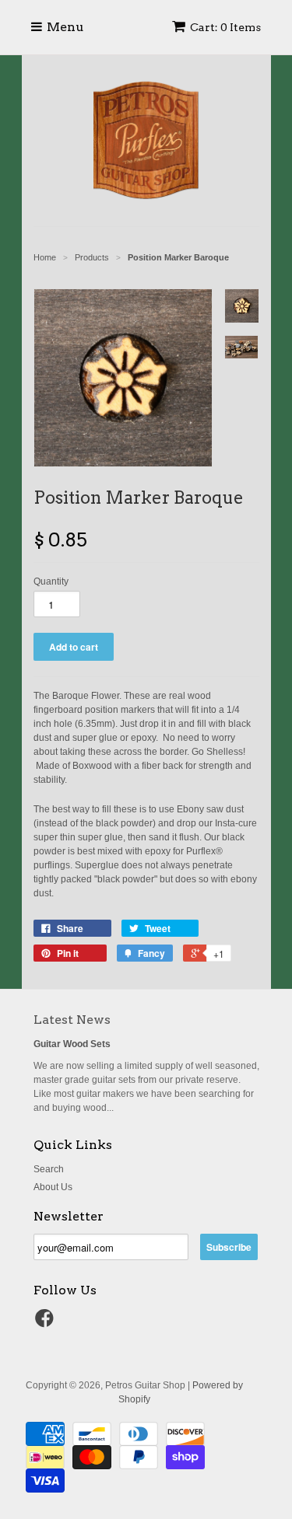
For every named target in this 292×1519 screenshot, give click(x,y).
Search (48, 1169)
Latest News (72, 1019)
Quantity (51, 581)
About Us (52, 1187)
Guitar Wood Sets (72, 1044)
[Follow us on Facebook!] (46, 1323)
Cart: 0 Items (225, 27)
